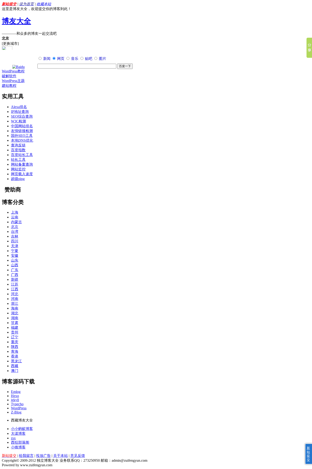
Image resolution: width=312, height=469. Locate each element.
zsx (13, 438)
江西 (14, 289)
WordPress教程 (13, 71)
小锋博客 (18, 447)
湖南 (14, 318)
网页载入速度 (22, 174)
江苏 (14, 284)
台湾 (14, 231)
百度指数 (18, 150)
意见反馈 (77, 456)
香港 (14, 356)
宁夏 (14, 251)
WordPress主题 (13, 81)
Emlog (16, 392)
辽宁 (14, 337)
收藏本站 (44, 4)
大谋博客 (18, 433)
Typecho (17, 404)
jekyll (15, 400)
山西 (14, 265)
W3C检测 (18, 121)
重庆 (14, 342)
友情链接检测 (22, 131)
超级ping (18, 179)
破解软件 (9, 76)
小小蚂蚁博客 (22, 429)
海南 (14, 308)
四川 (14, 241)
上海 (14, 212)
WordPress (18, 408)
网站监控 (18, 169)
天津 (14, 246)
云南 (14, 217)
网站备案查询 (22, 164)
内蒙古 (16, 222)
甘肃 (14, 323)
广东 (14, 270)
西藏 (14, 366)
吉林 (14, 236)
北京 (14, 227)
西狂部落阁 (20, 442)
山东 (14, 260)
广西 (14, 275)
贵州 (14, 332)
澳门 (14, 371)
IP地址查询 (20, 112)
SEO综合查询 (22, 116)
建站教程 (9, 85)
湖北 (14, 313)
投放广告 (43, 456)
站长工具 (18, 160)
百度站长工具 (22, 155)
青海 (14, 351)
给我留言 (26, 456)
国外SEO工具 (22, 136)
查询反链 (18, 145)
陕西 (14, 347)
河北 (14, 294)
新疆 (14, 279)
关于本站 (60, 456)
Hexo (15, 396)
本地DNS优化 (22, 140)
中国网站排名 (22, 126)
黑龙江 (16, 361)
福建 (14, 327)
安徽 (14, 255)
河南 (14, 299)
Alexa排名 (19, 107)
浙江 (14, 303)
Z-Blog (16, 412)
